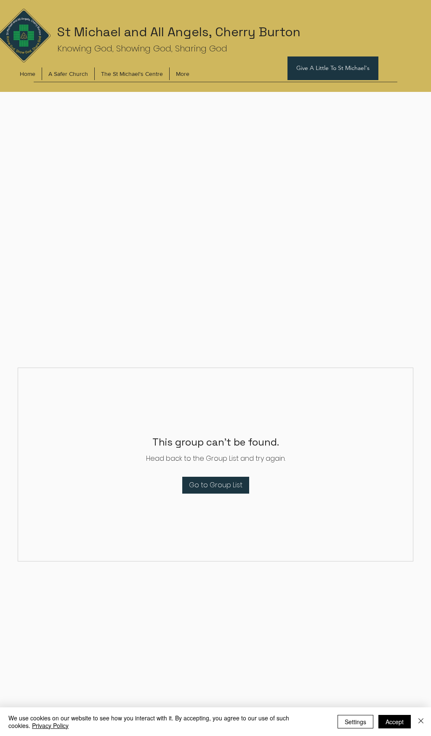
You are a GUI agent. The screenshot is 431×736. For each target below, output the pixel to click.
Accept (395, 721)
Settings (355, 721)
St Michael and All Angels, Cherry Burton (179, 32)
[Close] (421, 721)
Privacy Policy (50, 725)
